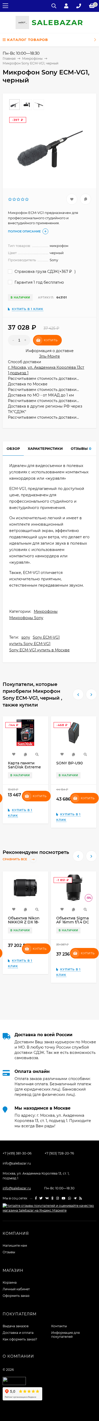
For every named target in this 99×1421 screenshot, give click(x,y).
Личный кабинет (16, 1289)
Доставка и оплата (18, 1333)
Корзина (10, 1282)
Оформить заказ (16, 1296)
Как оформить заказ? (20, 1339)
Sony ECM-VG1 (46, 637)
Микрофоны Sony (26, 617)
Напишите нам (15, 1245)
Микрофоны (46, 611)
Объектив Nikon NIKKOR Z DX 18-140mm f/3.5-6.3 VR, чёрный (24, 924)
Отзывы (9, 1252)
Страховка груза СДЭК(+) (44, 271)
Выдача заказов (16, 1326)
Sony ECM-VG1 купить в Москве (39, 650)
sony (25, 637)
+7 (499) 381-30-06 (17, 1153)
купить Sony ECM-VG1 (29, 643)
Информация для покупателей (65, 1335)
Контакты (59, 1326)
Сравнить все (15, 859)
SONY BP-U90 (69, 763)
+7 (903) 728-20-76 (59, 1153)
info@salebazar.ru (17, 1163)
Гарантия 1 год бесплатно (38, 282)
